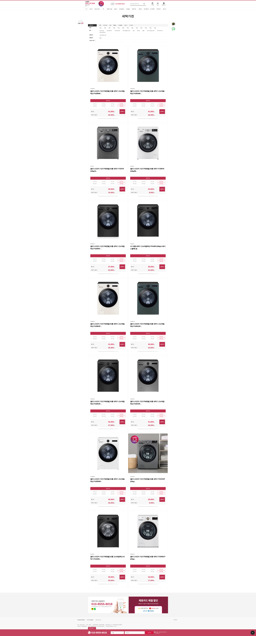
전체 (100, 25)
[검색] (144, 3)
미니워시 (131, 25)
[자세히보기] (157, 633)
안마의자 (159, 9)
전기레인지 (146, 9)
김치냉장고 (121, 9)
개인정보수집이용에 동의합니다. (161, 632)
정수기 (91, 9)
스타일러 (128, 9)
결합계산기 (164, 4)
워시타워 (105, 25)
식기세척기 (152, 9)
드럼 (110, 25)
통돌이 (114, 25)
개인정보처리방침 (81, 619)
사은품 (152, 4)
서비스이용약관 (90, 619)
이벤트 (157, 4)
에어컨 (140, 9)
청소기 (164, 9)
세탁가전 (134, 9)
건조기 (125, 25)
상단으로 (175, 619)
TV (103, 9)
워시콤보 (120, 25)
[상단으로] (253, 633)
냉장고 (115, 9)
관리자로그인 (98, 619)
